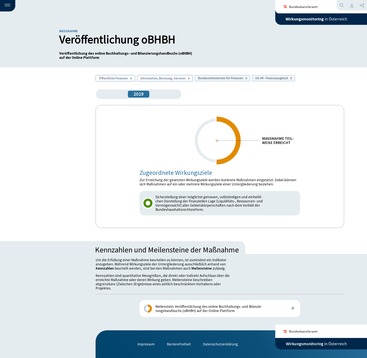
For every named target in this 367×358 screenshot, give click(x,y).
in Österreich (316, 19)
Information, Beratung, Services (163, 78)
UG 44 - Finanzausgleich (272, 78)
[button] (7, 6)
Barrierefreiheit (179, 344)
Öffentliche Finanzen (113, 78)
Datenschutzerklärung (220, 344)
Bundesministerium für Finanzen (221, 78)
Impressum (146, 344)
